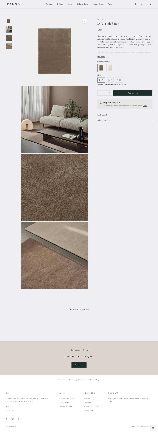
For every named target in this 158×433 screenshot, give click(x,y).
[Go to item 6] (9, 46)
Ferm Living (101, 19)
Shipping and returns (67, 398)
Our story (87, 402)
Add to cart (133, 93)
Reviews (87, 398)
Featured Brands (98, 4)
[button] (28, 402)
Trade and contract (66, 406)
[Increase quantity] (109, 92)
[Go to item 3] (9, 37)
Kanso (60, 380)
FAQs (7, 406)
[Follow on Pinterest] (19, 418)
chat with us (28, 401)
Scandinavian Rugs (93, 380)
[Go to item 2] (9, 29)
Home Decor (69, 380)
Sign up (110, 398)
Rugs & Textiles (80, 380)
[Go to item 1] (9, 21)
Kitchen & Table (82, 4)
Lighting (60, 4)
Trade (110, 4)
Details (145, 106)
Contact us (9, 410)
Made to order (89, 410)
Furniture (49, 4)
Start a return (64, 402)
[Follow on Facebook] (7, 418)
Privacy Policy (135, 426)
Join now (79, 365)
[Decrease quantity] (100, 92)
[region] (54, 153)
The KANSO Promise (91, 406)
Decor (70, 4)
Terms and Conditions (146, 426)
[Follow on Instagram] (13, 418)
